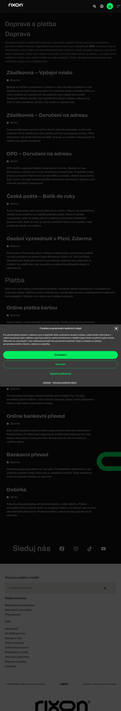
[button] (116, 328)
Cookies (47, 383)
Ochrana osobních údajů (64, 383)
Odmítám (60, 364)
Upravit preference (60, 373)
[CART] (110, 6)
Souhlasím (60, 355)
